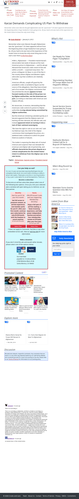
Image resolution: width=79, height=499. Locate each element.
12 (52, 173)
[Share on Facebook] (5, 102)
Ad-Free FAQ (34, 232)
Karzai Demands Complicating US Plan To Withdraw (36, 23)
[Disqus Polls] (26, 382)
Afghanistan (19, 160)
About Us (31, 496)
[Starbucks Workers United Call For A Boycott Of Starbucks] (63, 131)
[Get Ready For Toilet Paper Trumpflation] (63, 47)
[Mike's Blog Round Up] (63, 157)
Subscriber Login (70, 5)
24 (52, 42)
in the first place (26, 56)
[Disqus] (26, 422)
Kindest (21, 253)
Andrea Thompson (58, 116)
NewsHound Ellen (57, 62)
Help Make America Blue (63, 232)
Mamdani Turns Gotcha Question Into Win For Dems (63, 189)
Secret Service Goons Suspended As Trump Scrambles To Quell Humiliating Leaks (62, 109)
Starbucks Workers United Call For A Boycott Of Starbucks (62, 142)
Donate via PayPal (31, 249)
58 (52, 66)
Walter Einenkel (57, 195)
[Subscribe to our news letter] (59, 2)
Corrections (71, 496)
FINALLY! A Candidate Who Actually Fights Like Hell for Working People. (66, 226)
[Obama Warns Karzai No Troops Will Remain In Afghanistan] (15, 327)
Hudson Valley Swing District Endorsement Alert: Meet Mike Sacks (65, 218)
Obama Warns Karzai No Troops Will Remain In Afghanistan (14, 337)
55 (5, 322)
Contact (38, 496)
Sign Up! (57, 254)
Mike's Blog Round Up (62, 166)
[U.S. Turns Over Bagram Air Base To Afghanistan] (37, 327)
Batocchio (55, 169)
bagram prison (29, 160)
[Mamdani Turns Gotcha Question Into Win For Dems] (63, 178)
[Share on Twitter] (5, 107)
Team (25, 496)
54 (5, 111)
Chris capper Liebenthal (59, 147)
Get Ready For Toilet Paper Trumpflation (61, 57)
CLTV (21, 2)
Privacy (58, 496)
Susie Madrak (16, 39)
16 (52, 126)
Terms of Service (13, 359)
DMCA (64, 496)
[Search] (62, 2)
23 (52, 92)
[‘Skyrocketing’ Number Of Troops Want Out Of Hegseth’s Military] (63, 71)
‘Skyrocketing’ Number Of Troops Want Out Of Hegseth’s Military (63, 82)
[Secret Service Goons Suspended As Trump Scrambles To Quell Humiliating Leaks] (63, 97)
